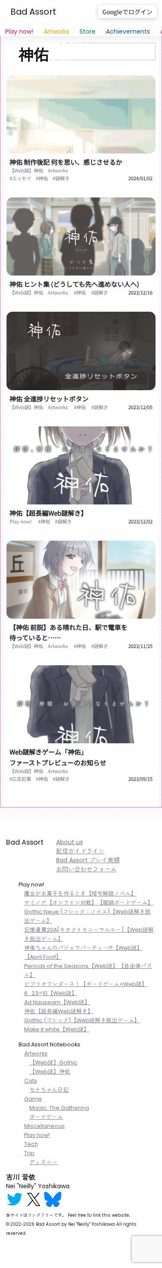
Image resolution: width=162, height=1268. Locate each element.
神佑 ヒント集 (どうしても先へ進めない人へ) (74, 283)
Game (33, 1098)
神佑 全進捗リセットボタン (49, 398)
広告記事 (21, 778)
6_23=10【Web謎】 (50, 993)
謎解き (62, 178)
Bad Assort (33, 12)
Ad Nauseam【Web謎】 (57, 1002)
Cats (30, 1080)
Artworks (56, 31)
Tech (31, 1144)
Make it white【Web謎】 (56, 1029)
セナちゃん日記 (49, 1089)
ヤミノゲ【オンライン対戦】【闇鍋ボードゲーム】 (88, 902)
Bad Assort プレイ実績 (88, 860)
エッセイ (21, 178)
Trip (29, 1153)
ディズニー (43, 1162)
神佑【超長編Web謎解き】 (48, 512)
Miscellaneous (44, 1126)
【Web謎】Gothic (53, 1062)
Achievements (128, 31)
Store (87, 31)
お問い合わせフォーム (86, 869)
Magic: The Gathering (59, 1107)
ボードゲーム (46, 1117)
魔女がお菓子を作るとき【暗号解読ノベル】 (80, 893)
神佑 (43, 178)
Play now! (19, 31)
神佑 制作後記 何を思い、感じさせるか (66, 161)
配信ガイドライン (80, 851)
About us (69, 842)
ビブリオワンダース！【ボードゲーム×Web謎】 (85, 984)
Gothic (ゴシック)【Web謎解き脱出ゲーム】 (82, 1020)
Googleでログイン (127, 11)
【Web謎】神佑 (26, 170)
